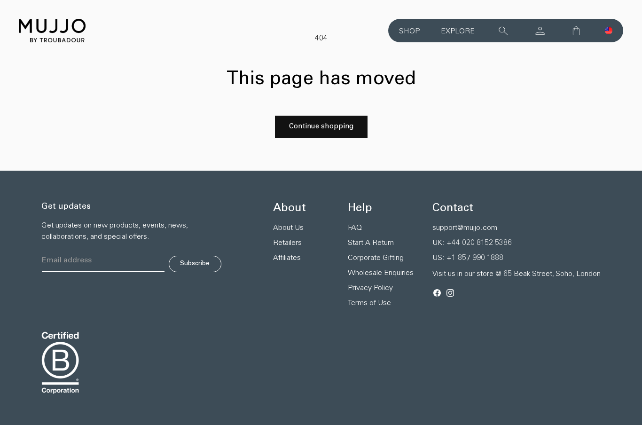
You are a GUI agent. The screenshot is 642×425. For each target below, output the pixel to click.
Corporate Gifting (376, 258)
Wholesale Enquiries (381, 273)
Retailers (287, 243)
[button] (608, 30)
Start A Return (371, 243)
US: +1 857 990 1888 (467, 258)
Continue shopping (321, 126)
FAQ (355, 228)
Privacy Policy (370, 288)
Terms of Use (369, 303)
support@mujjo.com (464, 228)
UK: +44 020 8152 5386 (472, 243)
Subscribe (195, 263)
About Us (288, 228)
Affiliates (287, 258)
